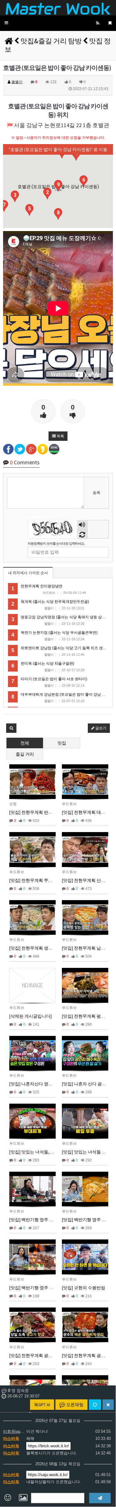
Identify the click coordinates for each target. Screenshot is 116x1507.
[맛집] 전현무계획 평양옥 (86, 1016)
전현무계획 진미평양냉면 (41, 586)
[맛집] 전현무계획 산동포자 (88, 880)
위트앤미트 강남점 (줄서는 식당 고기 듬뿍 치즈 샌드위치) (68, 648)
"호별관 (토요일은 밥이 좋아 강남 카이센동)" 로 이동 (58, 149)
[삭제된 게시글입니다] (30, 1016)
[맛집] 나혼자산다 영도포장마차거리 (44, 1084)
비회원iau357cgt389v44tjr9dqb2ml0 (14, 1431)
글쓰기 (100, 728)
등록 (96, 493)
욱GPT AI (42, 1404)
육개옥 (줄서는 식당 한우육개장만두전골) (55, 601)
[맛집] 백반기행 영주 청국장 (88, 1219)
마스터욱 (11, 1438)
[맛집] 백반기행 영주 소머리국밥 (40, 1219)
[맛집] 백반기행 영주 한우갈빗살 (40, 1287)
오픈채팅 (74, 1404)
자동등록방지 (37, 516)
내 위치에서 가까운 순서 (28, 573)
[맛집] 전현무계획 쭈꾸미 (33, 880)
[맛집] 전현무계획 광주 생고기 (38, 1355)
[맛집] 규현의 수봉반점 (83, 1287)
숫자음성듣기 (82, 525)
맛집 (62, 743)
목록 (60, 436)
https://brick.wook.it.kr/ (48, 1446)
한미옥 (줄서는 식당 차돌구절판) (47, 663)
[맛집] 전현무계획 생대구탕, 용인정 (42, 948)
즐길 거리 (25, 754)
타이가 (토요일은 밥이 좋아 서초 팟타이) (54, 679)
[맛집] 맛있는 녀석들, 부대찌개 (38, 1152)
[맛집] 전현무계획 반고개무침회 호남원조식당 (53, 812)
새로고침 (82, 534)
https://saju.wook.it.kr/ (48, 1474)
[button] (6, 23)
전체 (24, 743)
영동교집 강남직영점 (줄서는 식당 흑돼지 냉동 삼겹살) (65, 617)
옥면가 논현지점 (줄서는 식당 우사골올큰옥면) (59, 632)
